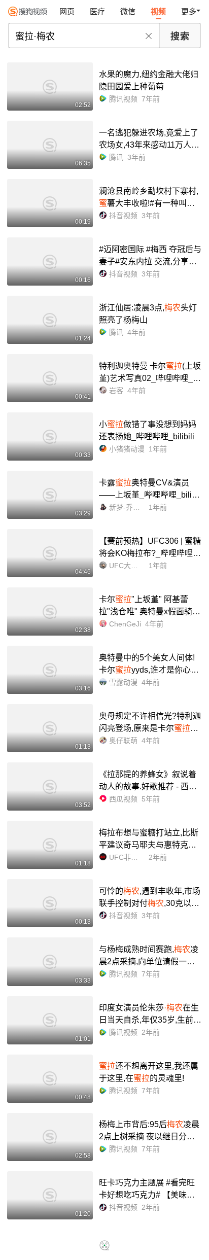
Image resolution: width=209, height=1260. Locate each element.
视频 (158, 11)
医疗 (97, 11)
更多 (188, 11)
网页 (67, 11)
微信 (127, 11)
